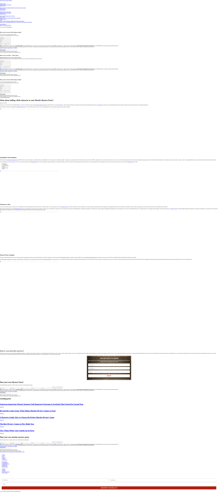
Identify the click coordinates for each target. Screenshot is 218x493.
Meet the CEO (13, 21)
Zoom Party (24, 7)
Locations (4, 457)
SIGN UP (109, 375)
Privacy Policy (4, 472)
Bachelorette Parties (6, 97)
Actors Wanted (2, 9)
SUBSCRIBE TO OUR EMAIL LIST (109, 488)
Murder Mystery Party (93, 257)
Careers (3, 455)
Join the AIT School (7, 21)
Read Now (2, 407)
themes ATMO (130, 161)
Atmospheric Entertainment (12, 159)
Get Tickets (13, 16)
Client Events (4, 459)
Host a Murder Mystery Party (5, 16)
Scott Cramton (60, 104)
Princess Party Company (64, 257)
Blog (3, 456)
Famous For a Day (173, 208)
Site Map (4, 470)
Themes (3, 458)
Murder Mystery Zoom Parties (5, 4)
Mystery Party (2, 7)
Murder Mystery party (21, 106)
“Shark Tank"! (9, 27)
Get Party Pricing (3, 24)
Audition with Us (3, 19)
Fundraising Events (5, 463)
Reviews (3, 469)
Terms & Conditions (6, 471)
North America (100, 104)
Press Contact (21, 21)
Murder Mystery (34, 161)
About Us (2, 21)
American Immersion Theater (40, 104)
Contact (3, 468)
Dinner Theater (23, 22)
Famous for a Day (64, 206)
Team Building (8, 7)
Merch (18, 21)
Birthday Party (13, 7)
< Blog (1, 97)
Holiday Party (18, 7)
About (3, 454)
